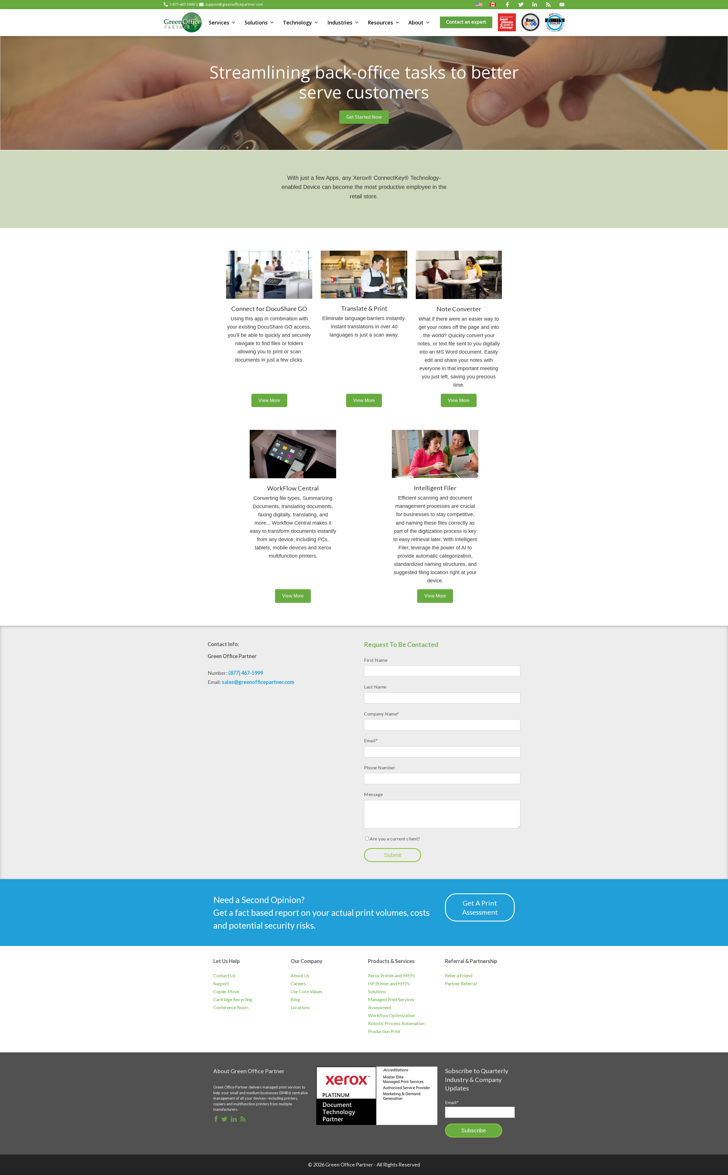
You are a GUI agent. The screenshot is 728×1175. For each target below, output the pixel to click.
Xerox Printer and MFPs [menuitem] (391, 975)
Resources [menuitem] (380, 22)
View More (269, 400)
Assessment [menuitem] (379, 1007)
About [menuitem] (415, 22)
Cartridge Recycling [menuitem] (232, 999)
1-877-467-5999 (182, 4)
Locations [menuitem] (300, 1007)
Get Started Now (364, 117)
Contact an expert (466, 22)
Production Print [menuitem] (384, 1031)
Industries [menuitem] (339, 22)
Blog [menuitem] (295, 999)
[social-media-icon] (507, 4)
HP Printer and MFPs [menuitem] (389, 983)
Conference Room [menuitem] (231, 1007)
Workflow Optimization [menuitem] (391, 1015)
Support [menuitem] (221, 983)
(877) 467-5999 (245, 673)
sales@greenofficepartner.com (258, 682)
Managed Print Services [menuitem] (391, 999)
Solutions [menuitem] (256, 22)
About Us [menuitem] (300, 975)
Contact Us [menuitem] (224, 975)
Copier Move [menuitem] (226, 991)
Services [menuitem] (219, 22)
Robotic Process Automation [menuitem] (396, 1023)
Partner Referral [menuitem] (461, 983)
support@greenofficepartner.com (234, 4)
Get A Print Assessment (480, 907)
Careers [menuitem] (298, 983)
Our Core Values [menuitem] (306, 991)
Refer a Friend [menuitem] (458, 975)
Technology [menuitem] (297, 22)
